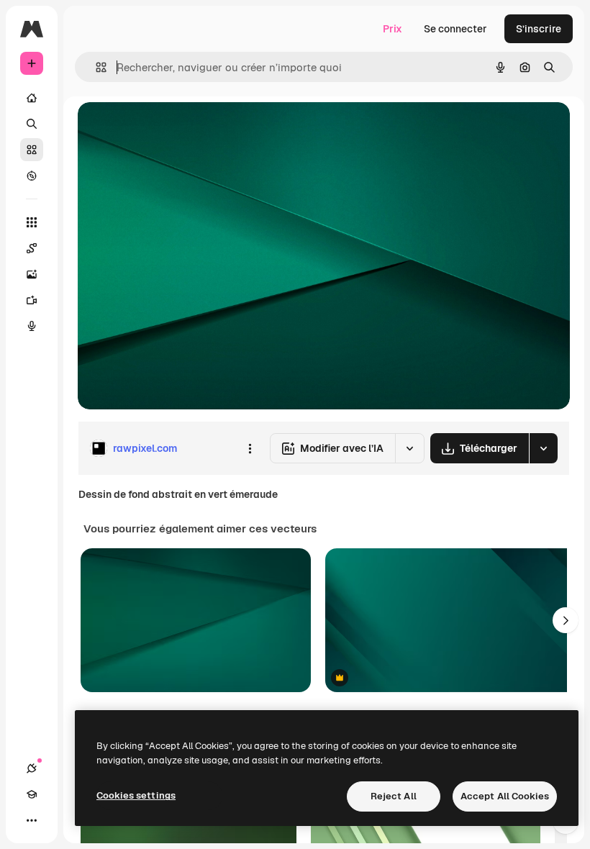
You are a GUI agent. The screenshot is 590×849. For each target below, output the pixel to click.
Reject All (394, 796)
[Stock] (31, 149)
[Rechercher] (31, 123)
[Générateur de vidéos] (31, 300)
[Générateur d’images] (31, 274)
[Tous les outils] (31, 222)
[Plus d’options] (249, 448)
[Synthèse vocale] (31, 325)
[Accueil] (31, 97)
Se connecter (455, 28)
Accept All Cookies (504, 796)
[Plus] (31, 820)
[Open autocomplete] (95, 67)
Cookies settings (136, 795)
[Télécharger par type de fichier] (543, 448)
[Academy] (31, 794)
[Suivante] (565, 620)
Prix (392, 28)
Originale (173, 129)
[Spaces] (31, 248)
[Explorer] (31, 175)
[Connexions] (31, 768)
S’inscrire (538, 28)
